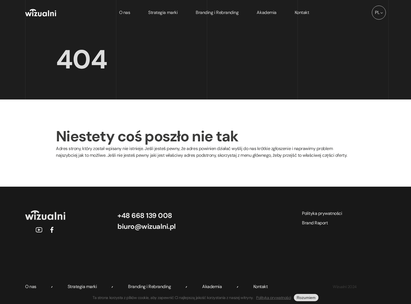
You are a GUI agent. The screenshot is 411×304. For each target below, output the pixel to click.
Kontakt (302, 12)
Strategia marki (163, 12)
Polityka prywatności (322, 213)
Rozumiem (306, 297)
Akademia (266, 12)
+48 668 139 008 (144, 215)
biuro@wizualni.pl (146, 226)
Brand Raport (315, 223)
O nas (124, 12)
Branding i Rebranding (217, 12)
